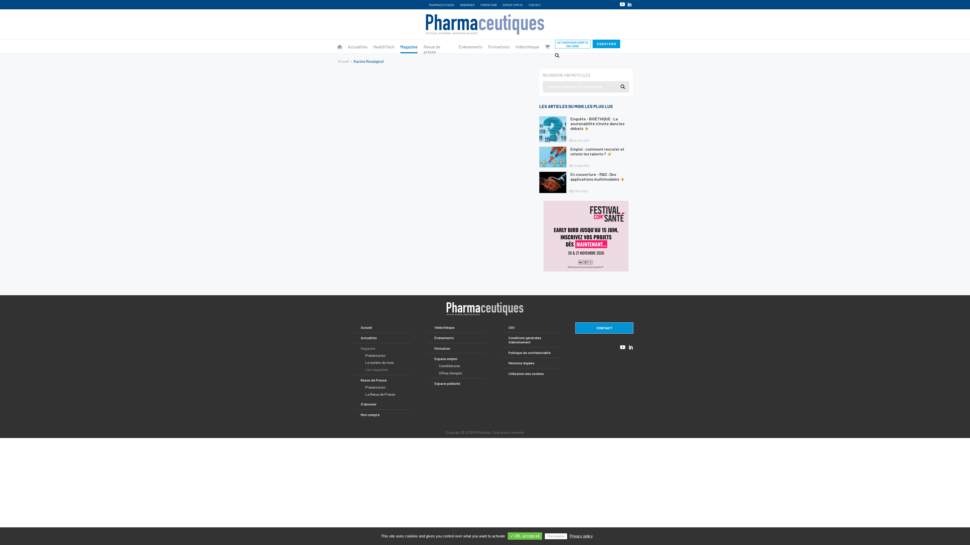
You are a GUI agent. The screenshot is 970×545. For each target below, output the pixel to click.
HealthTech (384, 46)
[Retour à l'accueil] (485, 24)
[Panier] (547, 46)
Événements (444, 338)
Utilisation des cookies (526, 373)
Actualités (357, 46)
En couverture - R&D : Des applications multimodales (594, 176)
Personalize (556, 536)
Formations (488, 5)
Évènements (470, 46)
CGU (511, 327)
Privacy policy (581, 536)
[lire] (552, 129)
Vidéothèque (527, 46)
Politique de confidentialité (529, 352)
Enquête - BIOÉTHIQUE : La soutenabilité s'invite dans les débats (597, 123)
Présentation (375, 355)
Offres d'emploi (450, 373)
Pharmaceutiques (441, 5)
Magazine (409, 46)
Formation (442, 348)
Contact (535, 5)
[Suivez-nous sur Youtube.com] (622, 4)
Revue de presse (432, 49)
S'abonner (467, 5)
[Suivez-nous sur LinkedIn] (629, 4)
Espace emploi (513, 5)
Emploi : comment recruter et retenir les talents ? (597, 151)
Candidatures (449, 366)
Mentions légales (521, 363)
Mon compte (370, 415)
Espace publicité (447, 383)
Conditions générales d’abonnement (524, 340)
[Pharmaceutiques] (339, 46)
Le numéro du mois (379, 362)
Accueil (343, 61)
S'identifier (606, 44)
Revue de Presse (374, 380)
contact (604, 328)
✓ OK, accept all (525, 536)
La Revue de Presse (380, 394)
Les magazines (376, 369)
